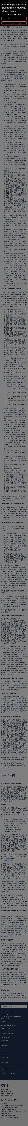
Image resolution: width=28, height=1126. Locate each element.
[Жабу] (26, 2)
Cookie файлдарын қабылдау (14, 23)
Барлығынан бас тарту (14, 18)
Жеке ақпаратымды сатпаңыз (13, 14)
